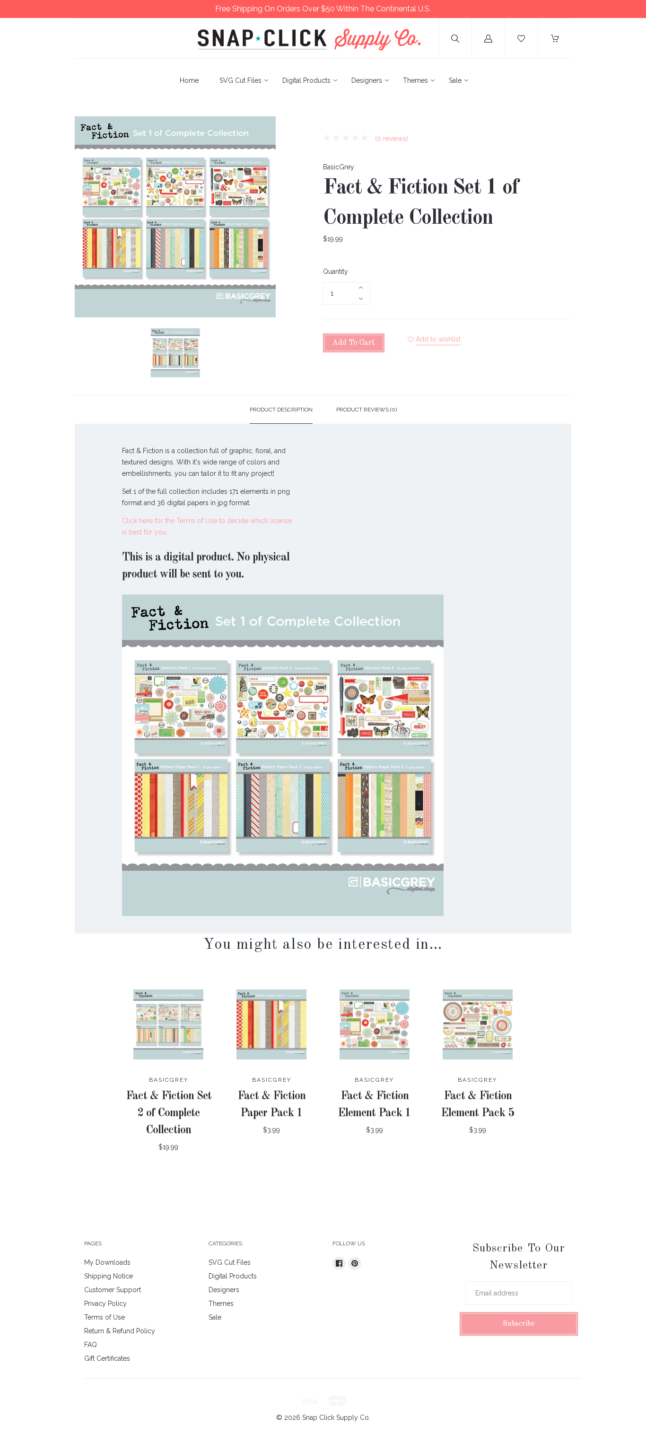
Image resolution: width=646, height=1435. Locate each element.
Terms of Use (104, 1317)
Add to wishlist (438, 339)
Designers (366, 80)
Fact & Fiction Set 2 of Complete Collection (168, 1113)
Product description (281, 409)
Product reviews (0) (366, 409)
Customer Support (112, 1290)
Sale (455, 80)
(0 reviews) (390, 138)
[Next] (264, 354)
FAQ (90, 1344)
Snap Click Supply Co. (336, 1417)
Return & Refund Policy (119, 1331)
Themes (415, 80)
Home (189, 80)
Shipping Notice (108, 1276)
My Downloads (107, 1262)
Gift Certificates (107, 1358)
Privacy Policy (105, 1303)
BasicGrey (338, 167)
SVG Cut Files (240, 80)
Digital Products (306, 80)
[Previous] (86, 354)
